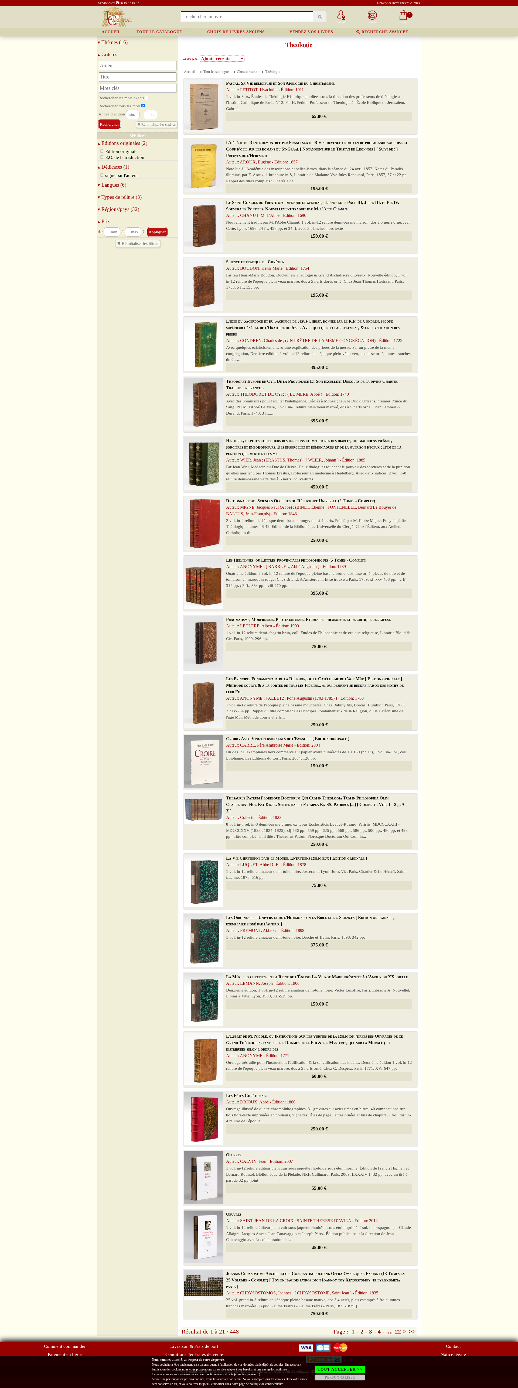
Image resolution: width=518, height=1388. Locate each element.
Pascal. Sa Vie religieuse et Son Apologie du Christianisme (280, 86)
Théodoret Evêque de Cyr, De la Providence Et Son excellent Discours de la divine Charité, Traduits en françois (312, 387)
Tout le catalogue (159, 32)
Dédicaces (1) (113, 167)
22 (398, 1331)
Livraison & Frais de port (194, 1346)
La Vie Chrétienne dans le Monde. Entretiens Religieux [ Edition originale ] (296, 861)
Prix (104, 221)
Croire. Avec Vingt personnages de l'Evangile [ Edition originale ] (287, 741)
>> (412, 1331)
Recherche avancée (384, 32)
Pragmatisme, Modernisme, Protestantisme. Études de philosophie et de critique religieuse (308, 622)
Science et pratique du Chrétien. (267, 265)
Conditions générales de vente (194, 1354)
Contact (453, 1346)
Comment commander (65, 1346)
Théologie (272, 72)
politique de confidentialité (266, 1384)
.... (389, 1331)
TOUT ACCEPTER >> (340, 1369)
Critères (107, 54)
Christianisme (247, 72)
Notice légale (453, 1354)
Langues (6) (112, 185)
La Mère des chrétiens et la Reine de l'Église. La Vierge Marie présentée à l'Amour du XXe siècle (317, 980)
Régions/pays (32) (118, 209)
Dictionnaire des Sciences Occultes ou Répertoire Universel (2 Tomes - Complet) (312, 507)
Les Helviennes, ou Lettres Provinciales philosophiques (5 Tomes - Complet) (296, 563)
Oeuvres (259, 1158)
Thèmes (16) (113, 42)
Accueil (111, 32)
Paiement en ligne (65, 1354)
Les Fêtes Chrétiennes (260, 1098)
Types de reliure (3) (120, 197)
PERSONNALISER (340, 1377)
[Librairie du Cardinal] (116, 16)
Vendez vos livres (311, 32)
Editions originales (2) (122, 143)
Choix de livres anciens (236, 32)
